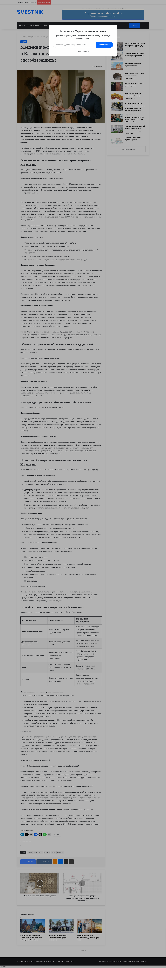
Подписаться (104, 45)
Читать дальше (83, 51)
